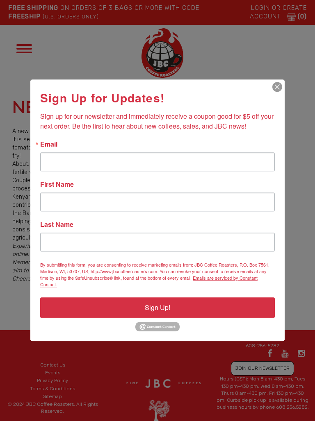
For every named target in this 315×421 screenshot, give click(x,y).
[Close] (277, 87)
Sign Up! (157, 307)
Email (48, 144)
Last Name (56, 224)
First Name (57, 184)
